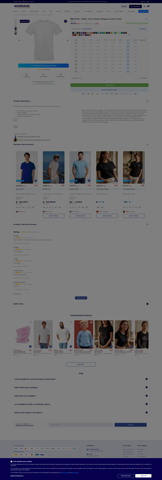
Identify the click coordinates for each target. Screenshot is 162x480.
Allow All (143, 475)
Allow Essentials (126, 475)
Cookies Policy (65, 472)
